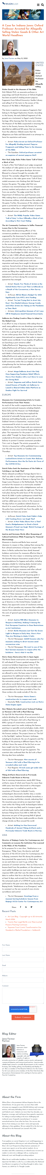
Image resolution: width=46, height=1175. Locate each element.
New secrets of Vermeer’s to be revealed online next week (23, 762)
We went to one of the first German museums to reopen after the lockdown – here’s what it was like (24, 649)
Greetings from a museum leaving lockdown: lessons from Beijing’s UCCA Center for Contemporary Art (24, 898)
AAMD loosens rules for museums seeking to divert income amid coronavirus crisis (25, 641)
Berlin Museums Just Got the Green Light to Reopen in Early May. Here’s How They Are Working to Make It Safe (24, 633)
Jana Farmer (9, 58)
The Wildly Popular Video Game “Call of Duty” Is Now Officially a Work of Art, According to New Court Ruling (24, 218)
